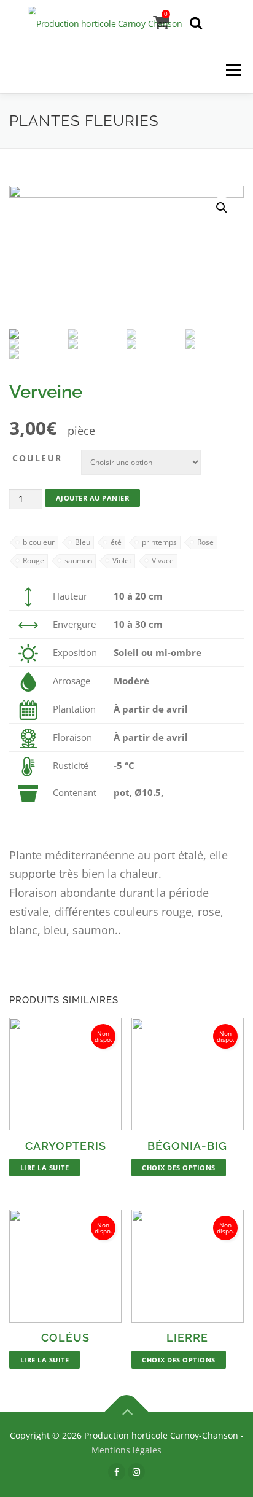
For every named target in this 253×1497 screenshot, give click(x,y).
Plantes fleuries (84, 121)
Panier (166, 14)
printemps (159, 542)
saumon (78, 560)
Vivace (163, 560)
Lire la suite (44, 1167)
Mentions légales (126, 1450)
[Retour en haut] (127, 1411)
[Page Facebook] (116, 1471)
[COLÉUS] (65, 1266)
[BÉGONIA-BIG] (187, 1074)
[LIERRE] (187, 1266)
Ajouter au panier (93, 497)
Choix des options (179, 1167)
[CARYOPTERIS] (65, 1074)
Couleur (37, 458)
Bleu (82, 542)
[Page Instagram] (136, 1471)
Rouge (33, 560)
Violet (121, 560)
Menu (233, 70)
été (116, 542)
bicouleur (39, 542)
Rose (205, 542)
